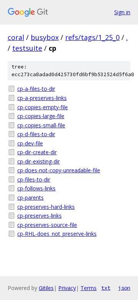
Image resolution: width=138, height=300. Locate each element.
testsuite (27, 48)
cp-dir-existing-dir (38, 161)
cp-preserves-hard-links (46, 206)
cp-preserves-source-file (47, 224)
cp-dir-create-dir (37, 152)
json (124, 287)
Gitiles (46, 288)
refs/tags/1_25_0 (92, 37)
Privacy (67, 288)
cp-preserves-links (39, 215)
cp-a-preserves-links (42, 98)
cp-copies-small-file (41, 125)
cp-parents (30, 197)
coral (16, 37)
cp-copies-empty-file (42, 107)
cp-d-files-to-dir (36, 134)
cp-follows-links (36, 188)
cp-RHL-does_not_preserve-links (57, 233)
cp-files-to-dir (33, 179)
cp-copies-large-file (40, 116)
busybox (45, 37)
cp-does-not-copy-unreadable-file (58, 170)
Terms (88, 288)
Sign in (122, 12)
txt (105, 287)
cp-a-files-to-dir (36, 88)
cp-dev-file (30, 143)
